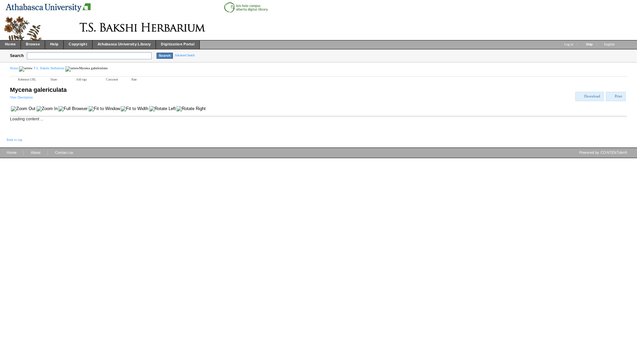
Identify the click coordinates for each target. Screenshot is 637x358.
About (36, 152)
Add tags (81, 79)
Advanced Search (185, 55)
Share (53, 79)
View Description (21, 97)
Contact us (64, 152)
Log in (568, 44)
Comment (112, 79)
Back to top (14, 140)
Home (14, 68)
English (609, 44)
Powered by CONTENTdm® (603, 152)
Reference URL (27, 79)
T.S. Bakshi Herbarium (49, 68)
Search (17, 55)
